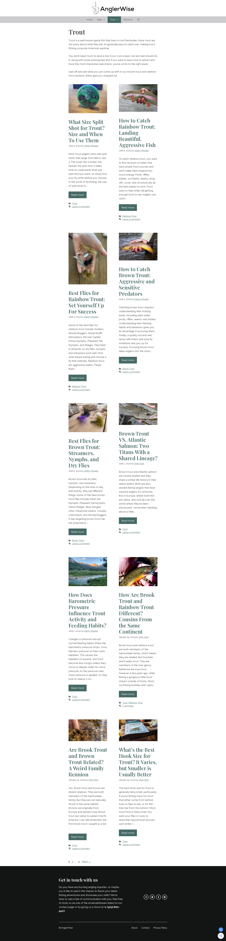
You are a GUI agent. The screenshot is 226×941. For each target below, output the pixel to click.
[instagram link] (146, 897)
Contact (145, 927)
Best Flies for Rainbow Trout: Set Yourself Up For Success (87, 302)
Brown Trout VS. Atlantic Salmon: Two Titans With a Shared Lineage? (138, 445)
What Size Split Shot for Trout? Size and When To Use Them (86, 131)
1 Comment (128, 706)
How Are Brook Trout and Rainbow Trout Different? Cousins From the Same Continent (137, 613)
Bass (99, 19)
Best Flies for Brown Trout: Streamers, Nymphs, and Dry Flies (84, 453)
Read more (77, 194)
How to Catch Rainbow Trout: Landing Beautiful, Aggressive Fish (137, 132)
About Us (128, 19)
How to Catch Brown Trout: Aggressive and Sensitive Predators (137, 281)
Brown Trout (128, 369)
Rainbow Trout (129, 216)
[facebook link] (158, 897)
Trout (112, 19)
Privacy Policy (160, 927)
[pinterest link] (164, 897)
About (134, 927)
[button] (138, 19)
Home (89, 19)
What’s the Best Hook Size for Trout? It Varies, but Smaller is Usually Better (138, 762)
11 (79, 861)
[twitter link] (152, 897)
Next (86, 861)
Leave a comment (81, 206)
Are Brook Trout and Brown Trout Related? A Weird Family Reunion (88, 762)
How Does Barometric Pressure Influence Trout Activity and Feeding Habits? (87, 610)
